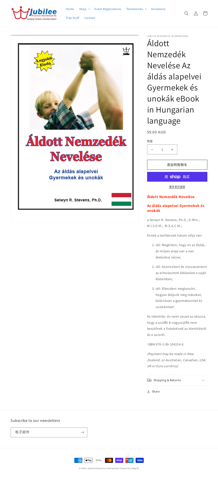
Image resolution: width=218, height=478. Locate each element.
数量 (150, 141)
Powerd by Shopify (129, 468)
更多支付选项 (177, 186)
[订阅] (82, 432)
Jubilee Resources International (103, 468)
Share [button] (156, 391)
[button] (84, 8)
